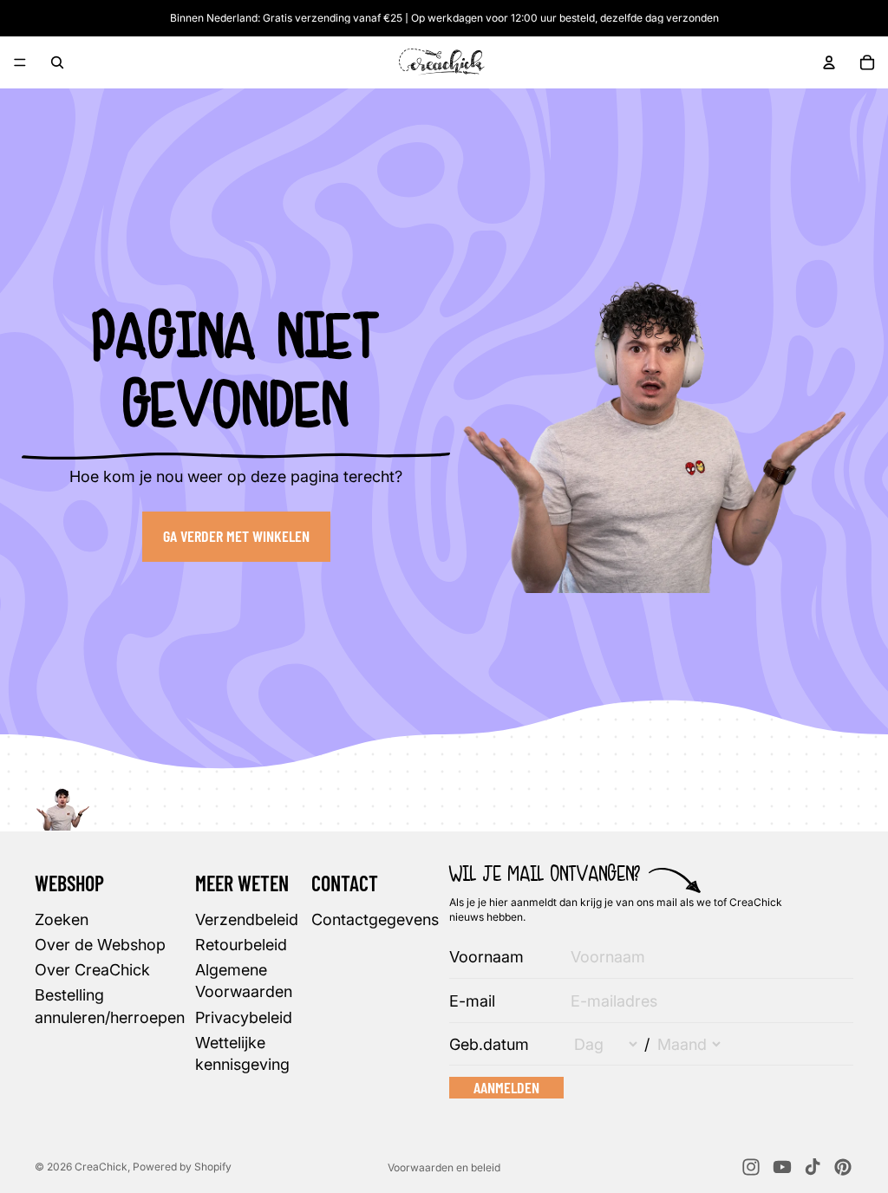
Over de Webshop (100, 944)
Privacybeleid (243, 1016)
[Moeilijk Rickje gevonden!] (62, 803)
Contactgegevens (375, 918)
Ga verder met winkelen (236, 535)
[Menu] (20, 62)
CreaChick (101, 1166)
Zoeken (61, 918)
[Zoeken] (57, 62)
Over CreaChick (92, 970)
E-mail (472, 1001)
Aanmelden (506, 1086)
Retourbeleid (241, 944)
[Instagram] (751, 1167)
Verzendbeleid (246, 918)
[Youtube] (782, 1167)
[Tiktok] (812, 1167)
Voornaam (486, 957)
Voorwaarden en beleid (444, 1167)
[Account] (829, 62)
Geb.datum (489, 1043)
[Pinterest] (842, 1167)
